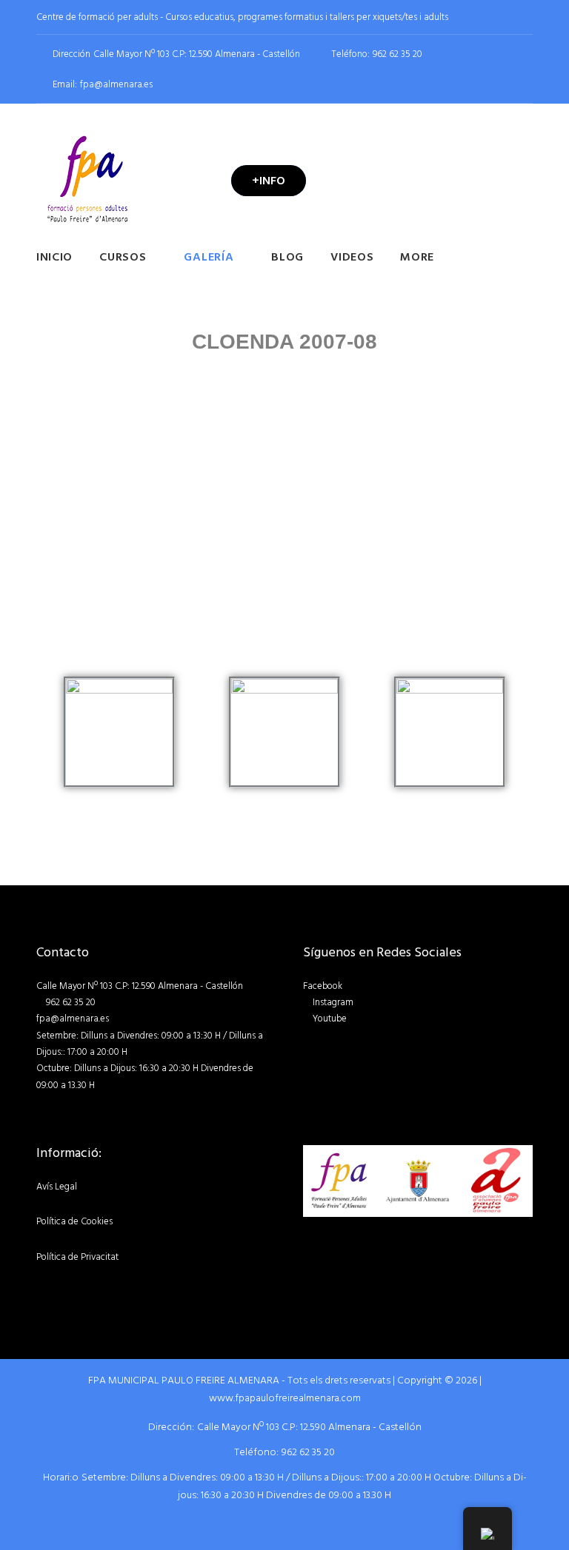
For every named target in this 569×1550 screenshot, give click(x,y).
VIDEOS (351, 257)
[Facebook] (483, 17)
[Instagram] (506, 17)
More (417, 257)
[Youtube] (528, 17)
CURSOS (122, 257)
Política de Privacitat (77, 1257)
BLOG (287, 257)
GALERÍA (208, 257)
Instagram (333, 1002)
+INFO (268, 180)
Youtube (330, 1018)
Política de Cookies (74, 1221)
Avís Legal (56, 1186)
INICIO (54, 257)
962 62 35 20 (397, 54)
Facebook (322, 986)
